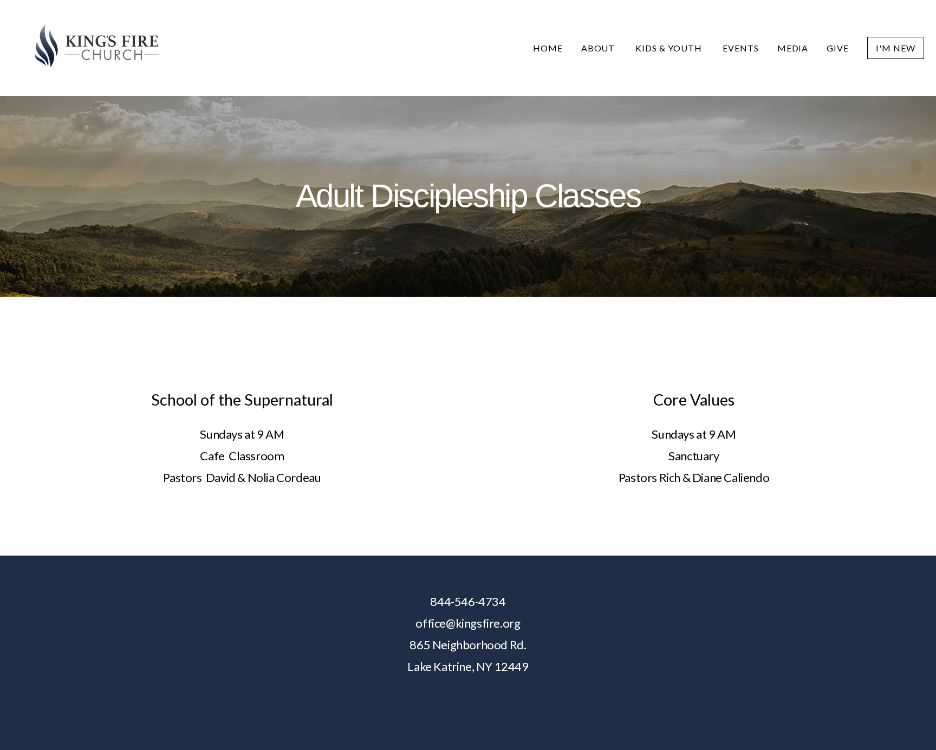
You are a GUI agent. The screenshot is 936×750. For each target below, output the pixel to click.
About (599, 48)
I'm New (895, 48)
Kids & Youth (669, 48)
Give (838, 48)
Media (793, 48)
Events (741, 48)
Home (548, 48)
